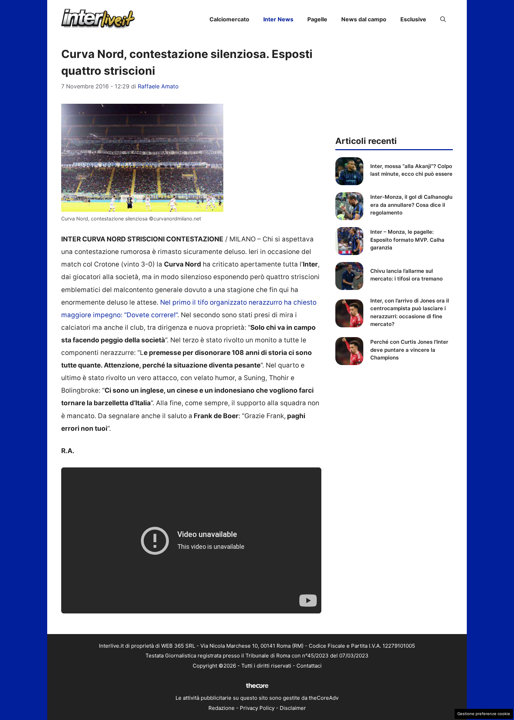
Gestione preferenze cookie (483, 713)
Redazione (221, 708)
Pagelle (317, 19)
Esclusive (413, 19)
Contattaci (309, 665)
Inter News (278, 19)
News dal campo (363, 19)
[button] (443, 19)
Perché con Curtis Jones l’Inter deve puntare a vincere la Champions (409, 350)
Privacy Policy (257, 708)
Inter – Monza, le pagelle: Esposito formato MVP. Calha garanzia (407, 239)
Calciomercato (229, 19)
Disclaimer (293, 708)
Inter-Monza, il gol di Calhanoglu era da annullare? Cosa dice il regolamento (411, 205)
